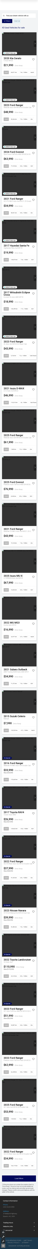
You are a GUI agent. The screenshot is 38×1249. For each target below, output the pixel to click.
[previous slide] (3, 44)
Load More (19, 1178)
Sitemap (25, 1242)
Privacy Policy (13, 1242)
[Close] (3, 1246)
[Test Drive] (3, 1241)
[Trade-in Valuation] (3, 1232)
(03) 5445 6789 (8, 1207)
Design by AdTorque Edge (19, 1246)
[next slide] (35, 44)
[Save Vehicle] (33, 59)
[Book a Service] (3, 1237)
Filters (8, 21)
